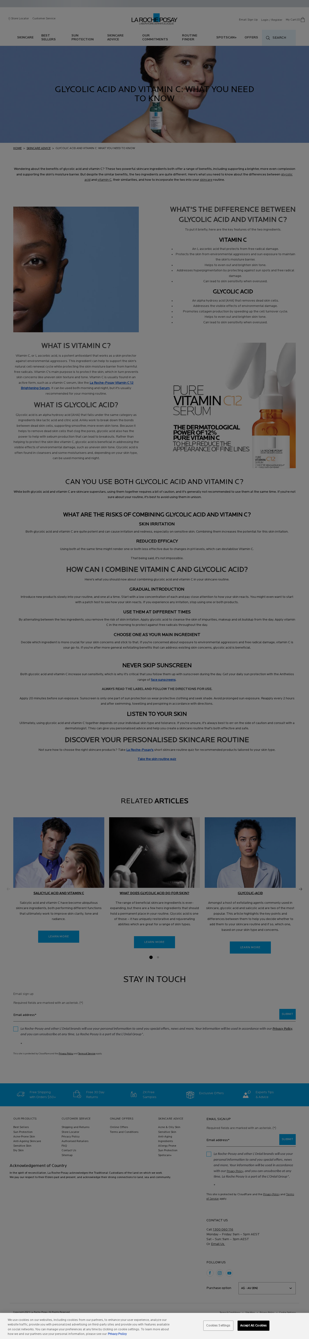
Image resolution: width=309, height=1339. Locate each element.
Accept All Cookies (253, 1325)
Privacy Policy (117, 1334)
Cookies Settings (218, 1325)
